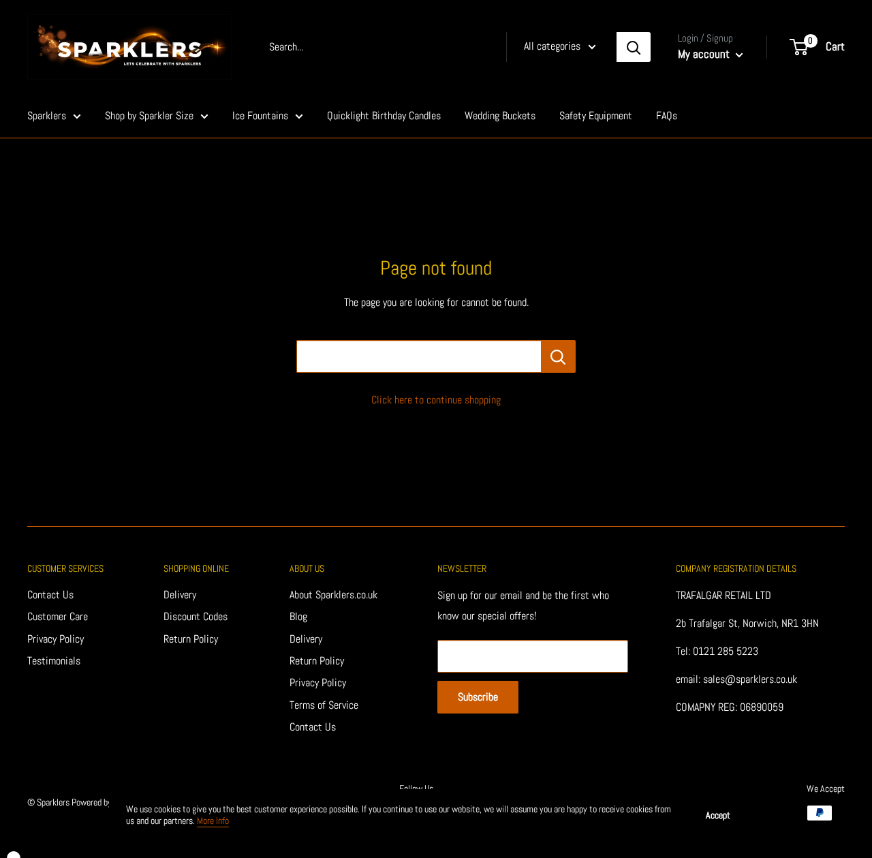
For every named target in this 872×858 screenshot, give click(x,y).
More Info (213, 820)
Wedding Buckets (500, 115)
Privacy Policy (55, 639)
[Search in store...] (558, 356)
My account (705, 53)
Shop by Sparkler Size (149, 115)
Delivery (180, 594)
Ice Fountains (260, 115)
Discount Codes (196, 616)
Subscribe (478, 697)
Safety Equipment (595, 115)
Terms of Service (324, 705)
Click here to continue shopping (436, 400)
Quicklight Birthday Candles (384, 115)
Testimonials (53, 661)
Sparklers (46, 115)
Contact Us (50, 594)
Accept (718, 815)
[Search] (634, 47)
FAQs (666, 115)
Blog (298, 616)
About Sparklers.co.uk (333, 594)
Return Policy (191, 639)
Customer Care (57, 616)
